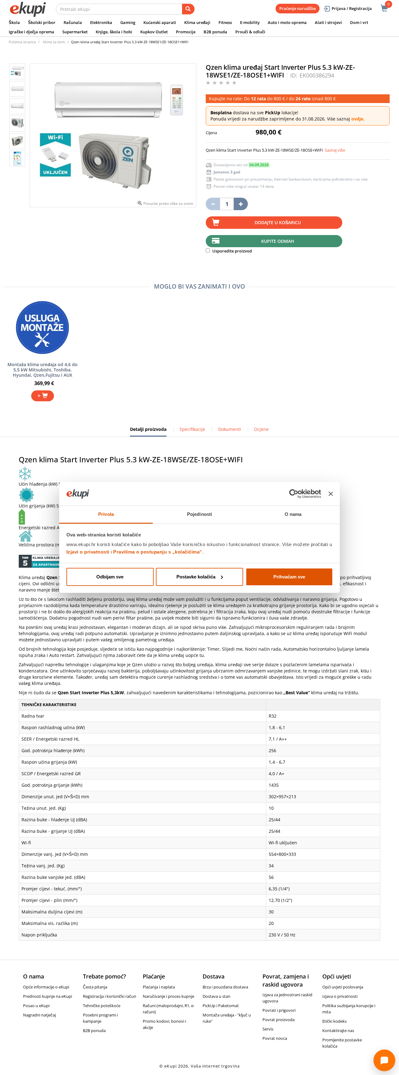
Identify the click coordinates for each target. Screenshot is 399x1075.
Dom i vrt (359, 22)
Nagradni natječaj (39, 1015)
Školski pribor (41, 22)
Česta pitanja (95, 987)
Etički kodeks (334, 1021)
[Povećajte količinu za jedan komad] (241, 204)
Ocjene (261, 429)
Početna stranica (22, 42)
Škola (14, 22)
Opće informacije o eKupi (46, 987)
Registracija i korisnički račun (109, 996)
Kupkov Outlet (154, 32)
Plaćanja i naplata (159, 987)
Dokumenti (229, 429)
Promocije (185, 32)
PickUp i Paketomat (221, 1005)
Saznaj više (335, 150)
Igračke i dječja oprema (31, 32)
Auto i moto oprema (287, 22)
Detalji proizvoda (148, 431)
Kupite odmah (277, 241)
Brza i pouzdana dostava (225, 987)
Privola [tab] (106, 514)
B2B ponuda (215, 32)
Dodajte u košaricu (278, 222)
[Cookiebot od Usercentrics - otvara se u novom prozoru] (294, 493)
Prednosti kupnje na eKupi (47, 996)
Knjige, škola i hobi (114, 32)
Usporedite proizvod (231, 251)
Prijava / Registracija (352, 8)
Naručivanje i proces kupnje (168, 996)
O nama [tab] (293, 514)
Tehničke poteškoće (101, 1005)
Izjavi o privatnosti (87, 551)
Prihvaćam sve (289, 576)
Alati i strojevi (328, 22)
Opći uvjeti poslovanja (342, 987)
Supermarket (75, 32)
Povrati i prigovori (279, 1010)
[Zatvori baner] (331, 494)
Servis (267, 1029)
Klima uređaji (197, 22)
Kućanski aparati (159, 22)
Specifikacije (192, 429)
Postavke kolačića (195, 576)
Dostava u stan (216, 996)
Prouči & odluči (250, 32)
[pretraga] (188, 9)
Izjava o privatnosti (340, 996)
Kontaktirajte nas (338, 1030)
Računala (73, 22)
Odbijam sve (109, 576)
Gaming (127, 22)
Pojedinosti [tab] (199, 514)
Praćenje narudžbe (297, 8)
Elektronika (101, 22)
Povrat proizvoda (278, 1019)
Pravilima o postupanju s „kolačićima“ (157, 551)
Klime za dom (54, 42)
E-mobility (250, 22)
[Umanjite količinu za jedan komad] (213, 204)
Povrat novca (274, 1038)
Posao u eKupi (36, 1005)
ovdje (357, 119)
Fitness (225, 22)
